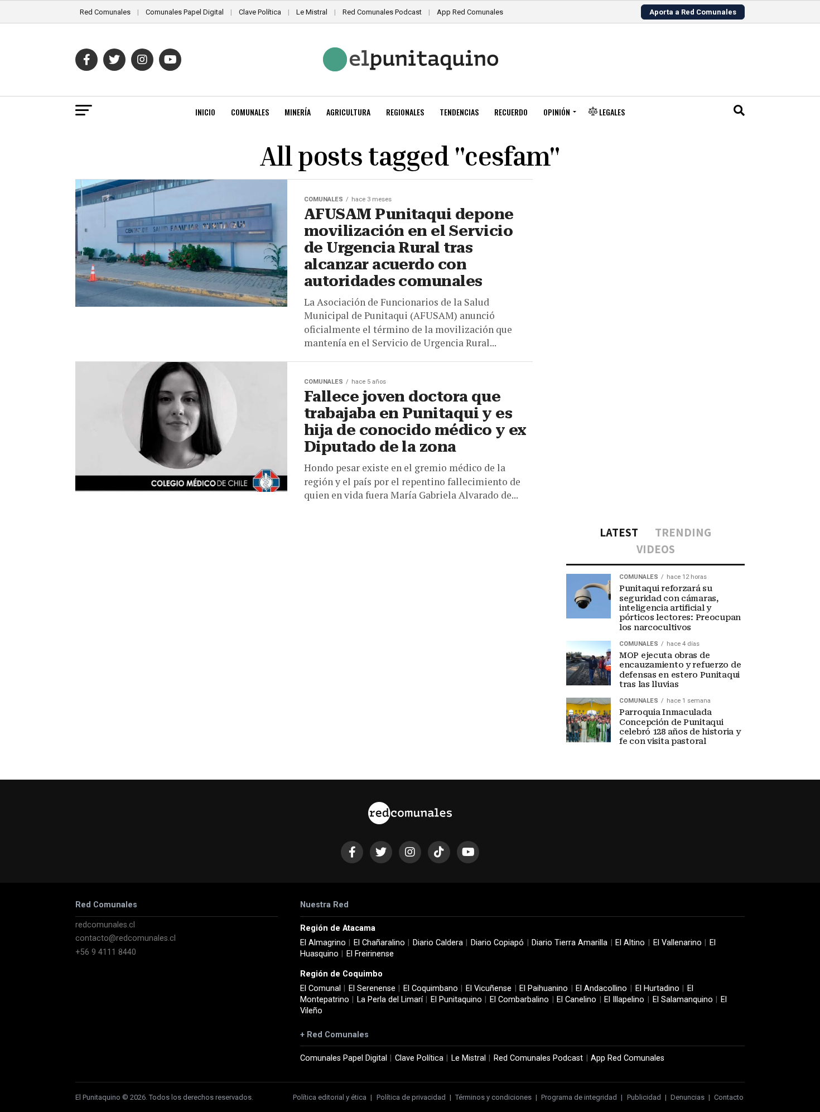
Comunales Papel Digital (185, 12)
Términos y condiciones (493, 1097)
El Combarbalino (519, 999)
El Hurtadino (657, 988)
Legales (611, 112)
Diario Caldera (438, 942)
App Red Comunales (470, 12)
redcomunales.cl (105, 925)
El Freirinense (370, 954)
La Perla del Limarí (390, 999)
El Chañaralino (379, 942)
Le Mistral (311, 12)
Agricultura (348, 112)
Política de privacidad (411, 1097)
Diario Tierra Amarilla (569, 942)
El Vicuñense (489, 988)
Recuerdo (511, 112)
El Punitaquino (456, 999)
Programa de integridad (579, 1097)
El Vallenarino (677, 942)
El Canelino (576, 999)
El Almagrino (323, 942)
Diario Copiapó (497, 942)
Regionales (405, 112)
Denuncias (688, 1097)
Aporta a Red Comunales (692, 12)
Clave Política (260, 12)
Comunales (250, 112)
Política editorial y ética (329, 1097)
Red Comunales (105, 12)
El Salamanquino (683, 999)
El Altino (630, 942)
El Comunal (320, 988)
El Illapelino (624, 999)
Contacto (729, 1097)
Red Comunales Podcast (382, 12)
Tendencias (459, 112)
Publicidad (644, 1097)
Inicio (205, 112)
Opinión (556, 112)
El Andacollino (601, 988)
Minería (297, 112)
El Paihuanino (543, 988)
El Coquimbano (430, 988)
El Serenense (372, 988)
